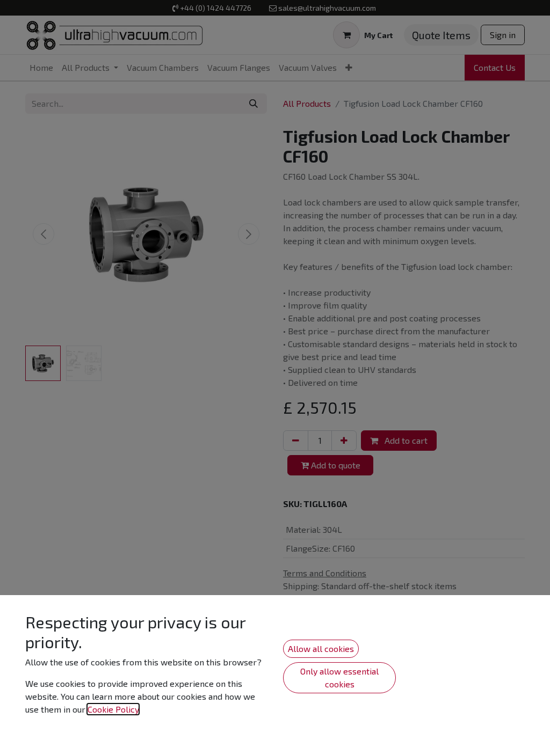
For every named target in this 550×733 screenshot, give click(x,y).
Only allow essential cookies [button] (339, 677)
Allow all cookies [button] (321, 648)
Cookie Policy (113, 709)
